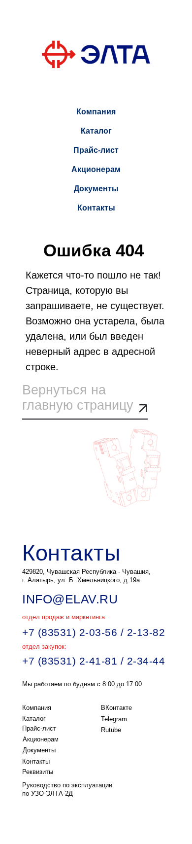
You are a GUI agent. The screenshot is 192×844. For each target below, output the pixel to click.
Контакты (96, 208)
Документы (96, 188)
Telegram (114, 719)
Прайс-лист (96, 150)
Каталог (96, 131)
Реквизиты (37, 771)
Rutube (111, 730)
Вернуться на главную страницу (77, 398)
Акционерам (96, 169)
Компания (96, 111)
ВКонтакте (116, 707)
